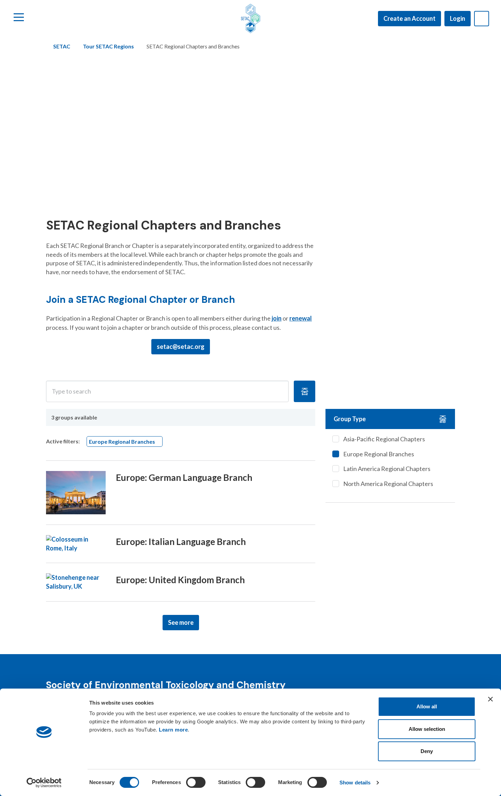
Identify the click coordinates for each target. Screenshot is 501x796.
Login (457, 18)
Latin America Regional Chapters (386, 468)
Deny (427, 751)
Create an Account (409, 18)
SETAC (61, 46)
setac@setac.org (180, 346)
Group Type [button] (350, 419)
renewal (300, 318)
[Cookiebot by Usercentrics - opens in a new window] (44, 783)
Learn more (173, 730)
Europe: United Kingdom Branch (180, 579)
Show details (354, 782)
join (277, 318)
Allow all (426, 706)
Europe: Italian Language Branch (181, 541)
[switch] (196, 782)
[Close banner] (490, 699)
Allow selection (427, 729)
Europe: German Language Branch (184, 477)
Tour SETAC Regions (108, 46)
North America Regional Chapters (388, 483)
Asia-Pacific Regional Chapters (384, 439)
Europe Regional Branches (378, 454)
